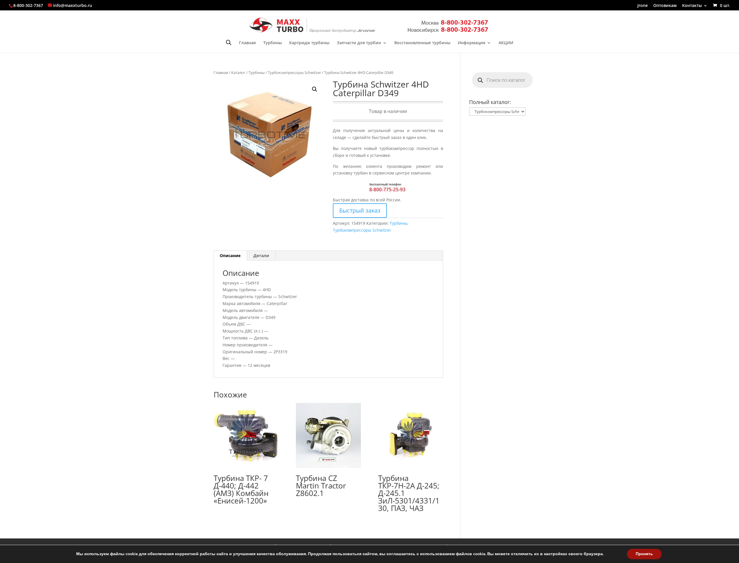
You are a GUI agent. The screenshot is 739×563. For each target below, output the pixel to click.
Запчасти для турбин (359, 43)
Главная (247, 43)
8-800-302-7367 (28, 5)
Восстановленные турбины (422, 43)
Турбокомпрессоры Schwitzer (294, 72)
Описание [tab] (230, 255)
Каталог (238, 72)
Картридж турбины (309, 43)
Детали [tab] (261, 255)
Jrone (642, 5)
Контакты (692, 5)
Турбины (272, 43)
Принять (644, 554)
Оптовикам (665, 5)
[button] (314, 89)
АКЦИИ (506, 43)
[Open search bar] (229, 42)
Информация (471, 43)
